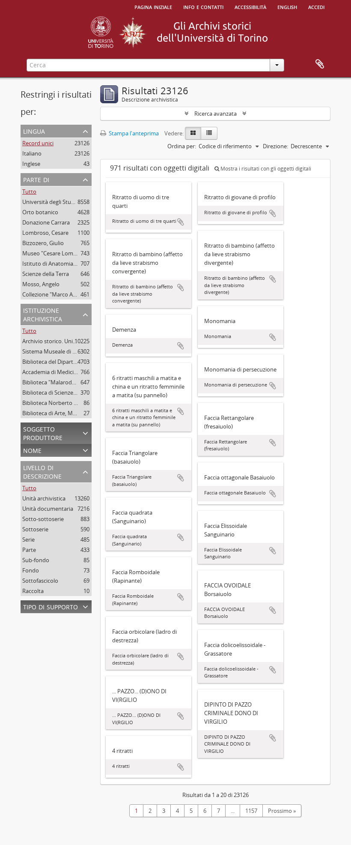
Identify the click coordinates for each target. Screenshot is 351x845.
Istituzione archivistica (42, 314)
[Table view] (209, 133)
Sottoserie (35, 529)
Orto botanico (40, 212)
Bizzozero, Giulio (43, 243)
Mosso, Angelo (40, 284)
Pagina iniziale (153, 6)
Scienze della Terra (45, 274)
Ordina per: (181, 146)
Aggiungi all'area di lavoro (180, 222)
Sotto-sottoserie (43, 519)
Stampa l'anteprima (133, 133)
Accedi (316, 6)
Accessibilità (250, 6)
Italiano (32, 153)
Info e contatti (203, 6)
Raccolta (33, 591)
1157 (251, 811)
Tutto (29, 191)
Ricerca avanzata (215, 113)
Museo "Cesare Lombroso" (56, 253)
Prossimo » (282, 811)
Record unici (38, 143)
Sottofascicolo (40, 580)
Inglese (31, 164)
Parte (29, 550)
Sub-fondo (35, 560)
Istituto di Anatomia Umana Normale (69, 263)
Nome (32, 449)
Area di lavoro (319, 64)
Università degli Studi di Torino (61, 202)
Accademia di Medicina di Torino (63, 372)
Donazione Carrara (46, 222)
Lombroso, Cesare (45, 233)
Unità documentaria (47, 508)
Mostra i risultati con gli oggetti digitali (265, 168)
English (287, 6)
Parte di (36, 179)
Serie (28, 539)
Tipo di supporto (50, 606)
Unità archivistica (43, 498)
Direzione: (275, 146)
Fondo (30, 570)
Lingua (34, 130)
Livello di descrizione (42, 471)
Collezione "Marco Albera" (55, 294)
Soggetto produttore (42, 432)
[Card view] (193, 133)
